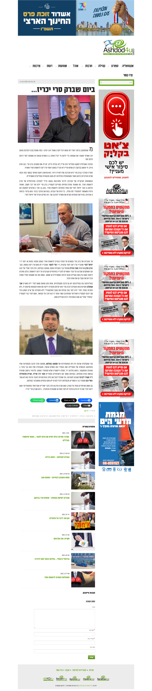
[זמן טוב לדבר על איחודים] (82, 521)
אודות (91, 670)
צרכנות (36, 66)
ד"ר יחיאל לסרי (75, 416)
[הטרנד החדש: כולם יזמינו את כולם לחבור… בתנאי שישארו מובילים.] (82, 439)
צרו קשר (128, 75)
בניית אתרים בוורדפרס (86, 686)
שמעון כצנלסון (35, 416)
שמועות (62, 66)
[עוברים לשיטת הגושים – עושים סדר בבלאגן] (82, 500)
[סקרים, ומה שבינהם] (82, 541)
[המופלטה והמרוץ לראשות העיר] (82, 579)
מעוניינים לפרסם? (79, 670)
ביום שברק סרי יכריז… (63, 90)
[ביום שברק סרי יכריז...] (56, 121)
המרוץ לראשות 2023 (55, 416)
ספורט (114, 66)
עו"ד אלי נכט (44, 416)
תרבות (88, 66)
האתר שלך (92, 647)
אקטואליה (128, 66)
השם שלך (91, 630)
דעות (49, 66)
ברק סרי (83, 416)
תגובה (93, 607)
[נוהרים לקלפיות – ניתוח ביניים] (82, 460)
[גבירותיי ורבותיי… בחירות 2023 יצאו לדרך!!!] (82, 561)
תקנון (67, 670)
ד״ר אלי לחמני (65, 416)
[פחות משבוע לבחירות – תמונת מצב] (82, 480)
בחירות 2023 (90, 416)
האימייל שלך (91, 639)
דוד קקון (86, 411)
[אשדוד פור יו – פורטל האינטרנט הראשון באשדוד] (118, 47)
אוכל (75, 66)
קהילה (101, 66)
